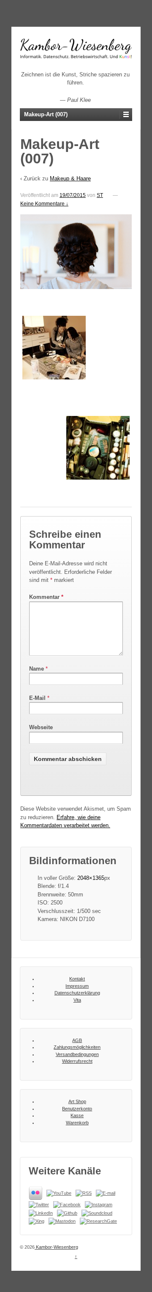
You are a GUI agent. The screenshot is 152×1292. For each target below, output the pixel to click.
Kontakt (77, 978)
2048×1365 (90, 878)
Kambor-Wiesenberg (56, 1247)
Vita (77, 1000)
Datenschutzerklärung (77, 992)
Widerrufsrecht (77, 1061)
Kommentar (46, 597)
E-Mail (37, 698)
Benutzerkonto (77, 1108)
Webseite (41, 727)
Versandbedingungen (77, 1054)
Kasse (77, 1115)
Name (36, 669)
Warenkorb (77, 1122)
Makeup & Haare (70, 178)
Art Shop (77, 1101)
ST (100, 195)
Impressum (77, 986)
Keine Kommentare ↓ (44, 204)
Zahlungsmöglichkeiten (77, 1047)
